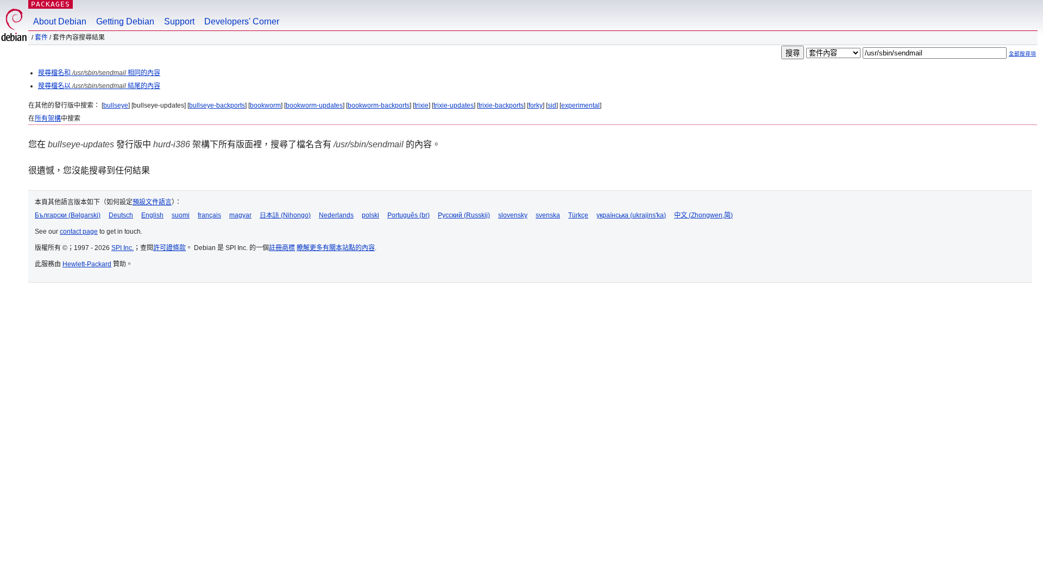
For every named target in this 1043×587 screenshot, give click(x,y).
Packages (50, 4)
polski (370, 215)
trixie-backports (501, 105)
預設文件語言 (152, 202)
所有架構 (48, 118)
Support (179, 21)
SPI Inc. (122, 248)
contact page (79, 231)
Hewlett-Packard (86, 264)
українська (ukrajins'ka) (631, 215)
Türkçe (578, 215)
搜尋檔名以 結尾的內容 (99, 86)
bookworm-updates (314, 105)
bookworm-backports (379, 105)
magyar (240, 215)
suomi (181, 215)
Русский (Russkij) (464, 215)
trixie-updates (453, 105)
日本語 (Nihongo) (285, 215)
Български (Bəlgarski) (67, 215)
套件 (41, 37)
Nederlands (336, 215)
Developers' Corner (241, 21)
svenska (548, 215)
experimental (580, 105)
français (209, 215)
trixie (421, 105)
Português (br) (408, 215)
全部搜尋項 (1022, 54)
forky (536, 105)
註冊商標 (282, 248)
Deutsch (121, 215)
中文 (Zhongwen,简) (703, 215)
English (152, 215)
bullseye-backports (217, 105)
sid (552, 105)
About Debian (59, 21)
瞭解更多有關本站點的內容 (336, 248)
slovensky (512, 215)
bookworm (265, 105)
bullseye (115, 105)
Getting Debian (125, 21)
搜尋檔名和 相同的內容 (99, 73)
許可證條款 (169, 248)
